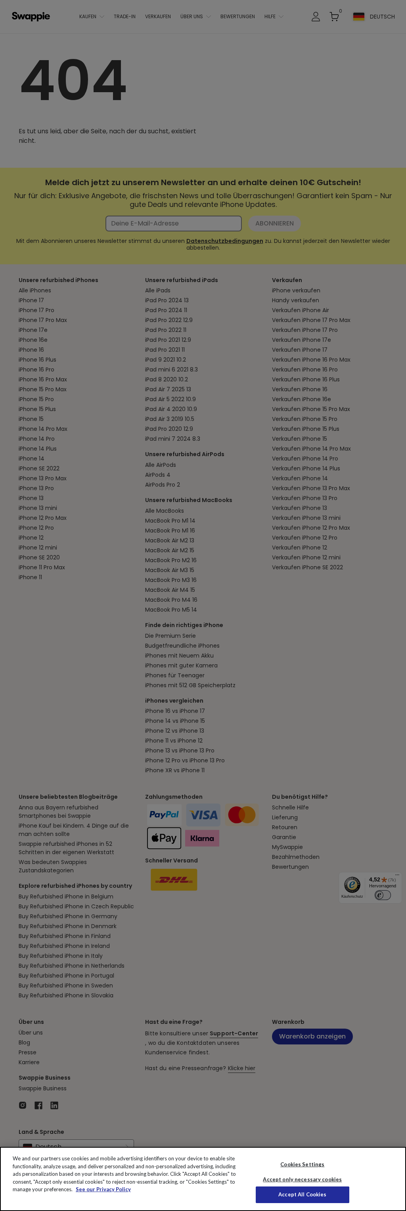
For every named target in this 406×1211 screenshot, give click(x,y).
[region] (203, 1179)
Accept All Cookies (302, 1194)
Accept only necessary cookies (302, 1180)
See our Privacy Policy (103, 1189)
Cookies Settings (302, 1164)
